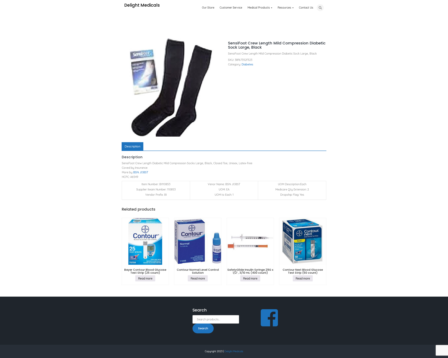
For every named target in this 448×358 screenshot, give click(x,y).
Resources (285, 7)
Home (125, 33)
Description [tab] (132, 146)
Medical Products (259, 7)
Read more (145, 278)
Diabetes (139, 33)
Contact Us (306, 7)
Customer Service (231, 7)
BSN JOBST (140, 172)
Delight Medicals (234, 351)
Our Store (208, 7)
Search (203, 328)
